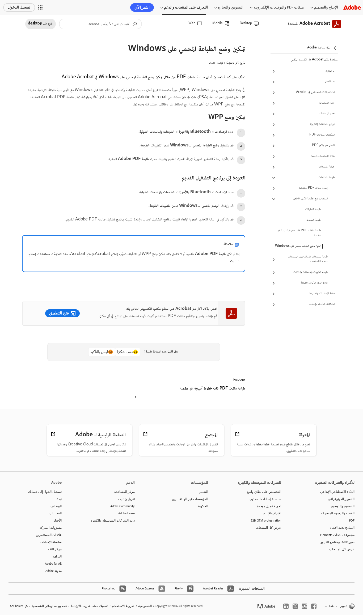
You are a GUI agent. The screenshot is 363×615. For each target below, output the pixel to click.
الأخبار (57, 520)
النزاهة (57, 556)
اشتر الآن (142, 7)
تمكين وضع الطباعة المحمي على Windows (298, 246)
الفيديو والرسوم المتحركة (337, 513)
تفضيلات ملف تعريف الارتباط (89, 606)
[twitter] (295, 606)
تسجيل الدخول (19, 7)
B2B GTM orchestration (266, 520)
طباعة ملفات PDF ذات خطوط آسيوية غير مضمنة (299, 233)
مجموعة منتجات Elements (337, 535)
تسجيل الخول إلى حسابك (45, 492)
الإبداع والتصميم (326, 7)
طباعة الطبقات (313, 220)
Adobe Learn (126, 513)
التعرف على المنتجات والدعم (186, 7)
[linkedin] (286, 606)
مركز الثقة (55, 549)
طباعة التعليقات (313, 209)
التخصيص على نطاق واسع (264, 492)
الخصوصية (145, 606)
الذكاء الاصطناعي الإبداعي (337, 492)
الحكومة (202, 506)
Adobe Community (122, 506)
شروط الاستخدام (123, 606)
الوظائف (56, 506)
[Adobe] (352, 7)
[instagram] (304, 606)
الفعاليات (55, 513)
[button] (40, 7)
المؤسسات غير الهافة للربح (190, 499)
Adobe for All (53, 563)
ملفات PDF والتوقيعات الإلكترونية (279, 7)
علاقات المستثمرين (49, 535)
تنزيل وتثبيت (126, 499)
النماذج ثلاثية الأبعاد (342, 528)
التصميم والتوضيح (342, 506)
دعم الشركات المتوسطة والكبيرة (113, 520)
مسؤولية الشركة (51, 528)
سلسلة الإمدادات (51, 542)
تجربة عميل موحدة (269, 506)
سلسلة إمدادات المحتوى (265, 499)
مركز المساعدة (124, 492)
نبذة (59, 499)
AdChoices (16, 606)
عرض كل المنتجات (341, 549)
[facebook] (313, 606)
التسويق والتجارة (230, 7)
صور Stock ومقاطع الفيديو (337, 542)
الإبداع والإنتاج (272, 513)
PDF (351, 520)
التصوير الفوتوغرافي (341, 499)
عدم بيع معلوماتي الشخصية (49, 606)
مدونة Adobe (53, 571)
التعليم (203, 492)
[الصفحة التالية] (77, 393)
